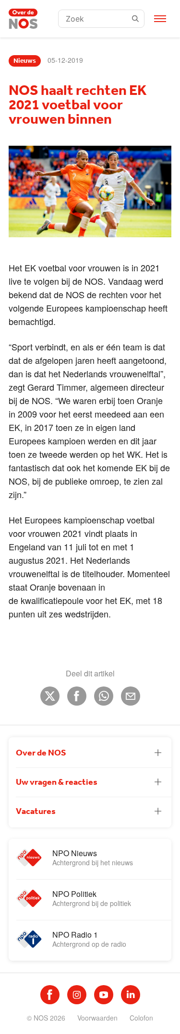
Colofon (141, 1017)
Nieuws (24, 61)
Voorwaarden (97, 1017)
